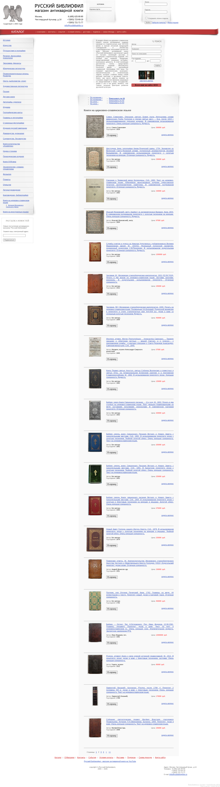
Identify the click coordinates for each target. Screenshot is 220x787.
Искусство (7, 45)
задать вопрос (167, 135)
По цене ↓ (94, 104)
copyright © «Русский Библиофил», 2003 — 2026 (102, 768)
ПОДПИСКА (96, 32)
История (6, 40)
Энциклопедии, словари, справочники (13, 168)
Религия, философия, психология (12, 57)
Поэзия (6, 92)
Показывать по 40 (116, 101)
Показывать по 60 (116, 103)
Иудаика (6, 107)
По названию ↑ (96, 98)
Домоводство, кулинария (13, 133)
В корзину (111, 135)
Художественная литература (15, 86)
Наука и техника (10, 151)
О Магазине (70, 757)
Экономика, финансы (12, 63)
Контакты (81, 757)
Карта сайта (160, 757)
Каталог (58, 757)
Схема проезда (145, 757)
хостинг (202, 784)
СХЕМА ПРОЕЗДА (108, 32)
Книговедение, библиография (15, 195)
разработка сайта (213, 784)
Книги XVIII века (9, 162)
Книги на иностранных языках (16, 212)
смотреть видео (146, 81)
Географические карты (12, 112)
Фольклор (7, 174)
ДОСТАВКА (86, 32)
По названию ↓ (96, 100)
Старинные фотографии (13, 123)
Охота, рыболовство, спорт (14, 81)
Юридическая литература (14, 68)
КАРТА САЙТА (121, 32)
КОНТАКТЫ (52, 32)
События (92, 757)
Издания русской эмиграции (15, 128)
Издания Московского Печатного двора (14, 206)
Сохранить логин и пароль (158, 18)
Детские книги (9, 97)
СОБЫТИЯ (61, 32)
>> (110, 752)
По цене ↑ (94, 102)
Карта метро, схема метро (210, 786)
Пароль (147, 10)
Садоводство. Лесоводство (14, 139)
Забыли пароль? (159, 23)
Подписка (131, 757)
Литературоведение (11, 190)
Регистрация (173, 23)
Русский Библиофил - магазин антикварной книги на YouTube (110, 761)
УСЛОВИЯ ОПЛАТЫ (74, 32)
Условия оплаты (106, 757)
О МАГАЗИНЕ (41, 32)
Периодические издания (13, 156)
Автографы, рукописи (12, 102)
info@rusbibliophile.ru (74, 25)
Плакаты (6, 179)
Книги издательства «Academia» (11, 145)
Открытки (7, 185)
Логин (147, 2)
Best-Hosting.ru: (193, 784)
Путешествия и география (14, 51)
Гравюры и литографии (13, 118)
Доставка (120, 757)
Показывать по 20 (117, 99)
